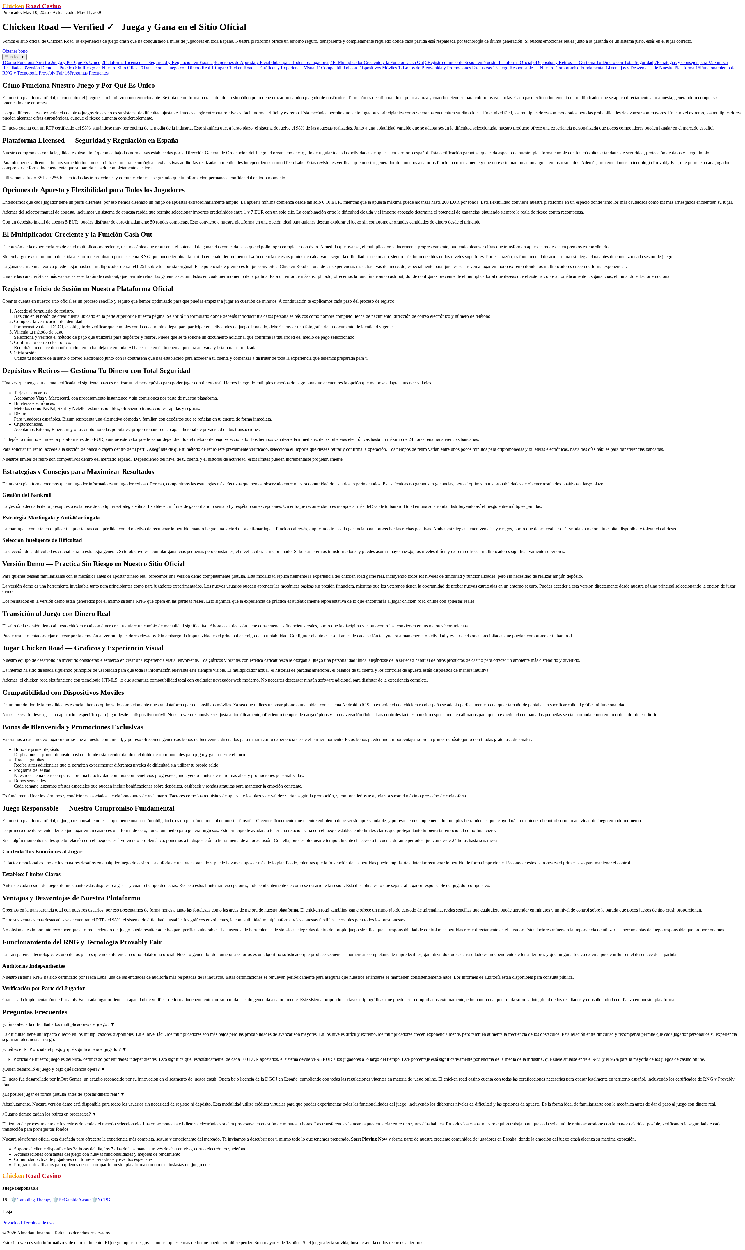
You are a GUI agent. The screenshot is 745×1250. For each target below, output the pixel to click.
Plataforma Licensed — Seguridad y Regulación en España (157, 62)
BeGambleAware (72, 1199)
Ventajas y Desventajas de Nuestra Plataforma (650, 67)
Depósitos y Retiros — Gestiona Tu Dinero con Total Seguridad (593, 62)
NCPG (101, 1199)
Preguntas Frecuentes (87, 72)
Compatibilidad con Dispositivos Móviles (357, 67)
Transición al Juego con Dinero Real (175, 67)
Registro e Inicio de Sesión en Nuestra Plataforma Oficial (478, 62)
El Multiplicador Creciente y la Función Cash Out (377, 62)
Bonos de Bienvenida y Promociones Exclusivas (445, 67)
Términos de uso (38, 1222)
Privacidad (12, 1222)
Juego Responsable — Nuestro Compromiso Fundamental (548, 67)
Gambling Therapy (31, 1199)
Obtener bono (15, 51)
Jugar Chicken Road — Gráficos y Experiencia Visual (263, 67)
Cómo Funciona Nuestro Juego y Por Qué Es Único (51, 62)
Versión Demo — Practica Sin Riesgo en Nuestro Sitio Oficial (82, 67)
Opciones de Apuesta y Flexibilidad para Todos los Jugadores (271, 62)
